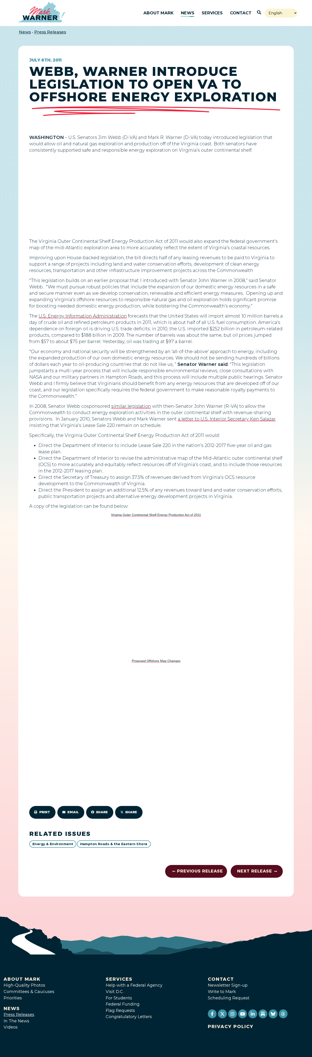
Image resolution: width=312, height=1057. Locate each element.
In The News (16, 1021)
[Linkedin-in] (252, 1013)
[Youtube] (242, 1013)
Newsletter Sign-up (228, 985)
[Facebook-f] (212, 1013)
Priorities (13, 998)
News (187, 12)
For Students (119, 998)
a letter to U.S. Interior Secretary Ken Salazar (227, 419)
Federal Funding (123, 1004)
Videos (11, 1027)
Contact (240, 12)
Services (212, 12)
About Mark (158, 12)
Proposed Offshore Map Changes (156, 661)
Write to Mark (222, 991)
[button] (42, 812)
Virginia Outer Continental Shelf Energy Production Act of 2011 (156, 515)
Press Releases (50, 32)
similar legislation (131, 406)
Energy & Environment (52, 844)
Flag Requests (120, 1010)
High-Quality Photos (24, 985)
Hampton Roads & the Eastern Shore (114, 844)
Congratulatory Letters (129, 1016)
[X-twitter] (222, 1013)
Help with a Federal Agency (134, 985)
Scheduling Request (228, 998)
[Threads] (283, 1013)
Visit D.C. (115, 991)
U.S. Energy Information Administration (83, 316)
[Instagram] (232, 1013)
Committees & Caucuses (29, 991)
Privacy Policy (231, 1026)
